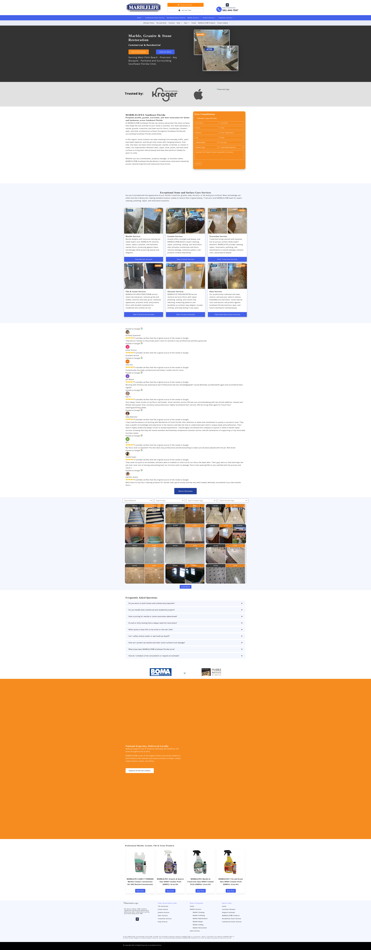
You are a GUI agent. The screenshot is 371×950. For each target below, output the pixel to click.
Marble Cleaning (198, 912)
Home (139, 18)
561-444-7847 (230, 10)
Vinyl (178, 23)
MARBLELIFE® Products (206, 23)
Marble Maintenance (200, 918)
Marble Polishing (199, 915)
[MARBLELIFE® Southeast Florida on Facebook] (227, 5)
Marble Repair (198, 921)
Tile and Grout (161, 23)
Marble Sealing (198, 925)
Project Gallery (222, 23)
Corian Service (163, 909)
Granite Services (208, 18)
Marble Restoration (200, 928)
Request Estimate (228, 912)
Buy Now (140, 891)
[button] (185, 603)
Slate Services (163, 915)
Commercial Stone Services (155, 18)
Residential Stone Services (176, 18)
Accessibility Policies (154, 945)
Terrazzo (171, 23)
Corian (193, 23)
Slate (186, 23)
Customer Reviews (228, 909)
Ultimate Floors (148, 23)
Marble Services (193, 18)
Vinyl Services (163, 922)
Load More (185, 587)
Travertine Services (225, 18)
